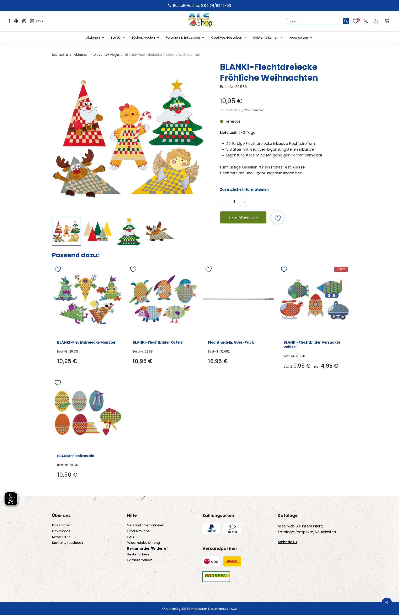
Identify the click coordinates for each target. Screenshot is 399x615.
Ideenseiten (298, 37)
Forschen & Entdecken (183, 37)
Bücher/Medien (143, 37)
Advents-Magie (106, 54)
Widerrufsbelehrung (143, 543)
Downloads (61, 531)
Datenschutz (219, 609)
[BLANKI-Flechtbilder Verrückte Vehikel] (314, 299)
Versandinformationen (145, 525)
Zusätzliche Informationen (244, 189)
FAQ (130, 537)
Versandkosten (254, 110)
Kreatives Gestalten (226, 37)
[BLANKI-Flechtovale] (87, 412)
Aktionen (93, 37)
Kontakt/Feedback (67, 543)
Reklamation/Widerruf (147, 549)
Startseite (60, 54)
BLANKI (116, 37)
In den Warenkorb (243, 217)
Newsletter (61, 537)
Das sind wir (61, 525)
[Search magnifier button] (346, 21)
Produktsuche (138, 531)
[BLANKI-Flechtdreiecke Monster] (87, 299)
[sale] (365, 21)
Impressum (199, 609)
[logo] (200, 21)
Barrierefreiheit (139, 560)
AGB (234, 609)
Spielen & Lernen (265, 37)
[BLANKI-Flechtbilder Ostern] (163, 299)
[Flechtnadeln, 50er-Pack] (238, 299)
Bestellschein (138, 554)
